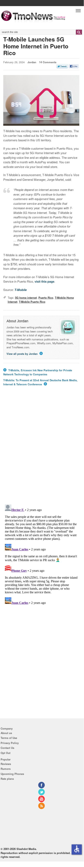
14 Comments (47, 62)
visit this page (44, 281)
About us (6, 733)
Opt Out (5, 753)
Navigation (78, 11)
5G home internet (26, 298)
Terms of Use (9, 738)
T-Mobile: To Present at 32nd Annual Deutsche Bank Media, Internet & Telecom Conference (40, 382)
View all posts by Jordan (24, 354)
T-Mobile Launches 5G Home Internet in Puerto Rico (35, 46)
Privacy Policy (10, 743)
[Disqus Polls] (41, 448)
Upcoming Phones (12, 774)
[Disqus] (41, 554)
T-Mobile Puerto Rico (32, 302)
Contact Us (7, 748)
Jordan (31, 62)
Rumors (6, 769)
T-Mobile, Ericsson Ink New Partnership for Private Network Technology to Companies (37, 372)
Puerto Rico (45, 298)
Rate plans (7, 779)
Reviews (6, 764)
